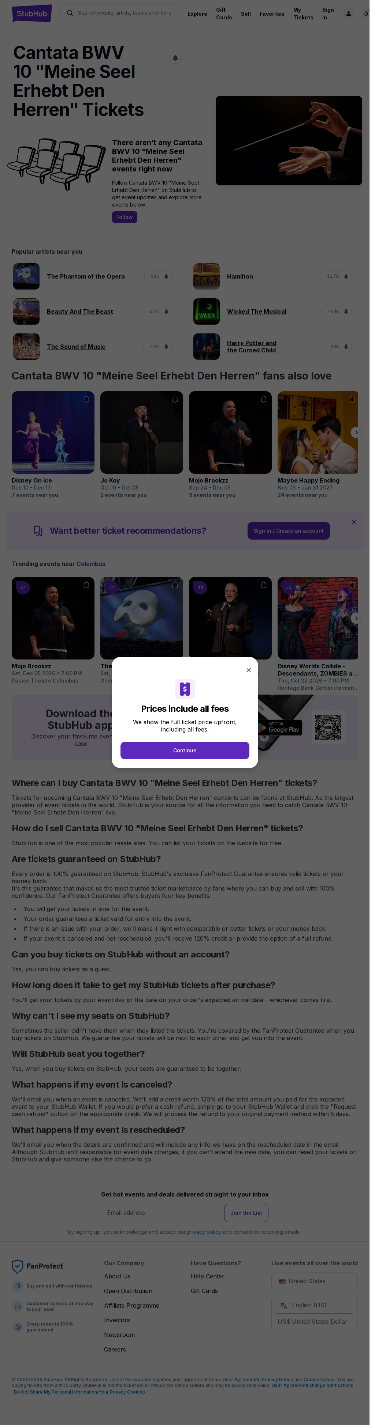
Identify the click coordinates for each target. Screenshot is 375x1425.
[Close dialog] (248, 670)
